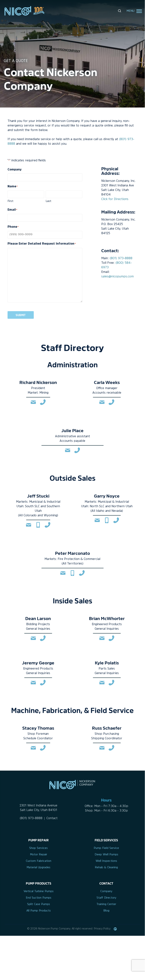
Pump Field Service (106, 848)
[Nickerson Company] (23, 11)
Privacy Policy (102, 928)
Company (106, 891)
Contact (52, 818)
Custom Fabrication (38, 861)
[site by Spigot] (115, 928)
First (10, 201)
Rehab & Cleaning (106, 867)
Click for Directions (114, 199)
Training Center (106, 904)
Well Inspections (106, 861)
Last (48, 201)
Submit (21, 315)
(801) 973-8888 (105, 26)
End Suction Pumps (38, 897)
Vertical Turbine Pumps (39, 891)
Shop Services (38, 848)
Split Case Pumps (38, 904)
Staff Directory (106, 897)
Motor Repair (38, 854)
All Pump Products (38, 910)
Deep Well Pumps (106, 854)
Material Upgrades (38, 867)
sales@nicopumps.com (117, 276)
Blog (106, 910)
